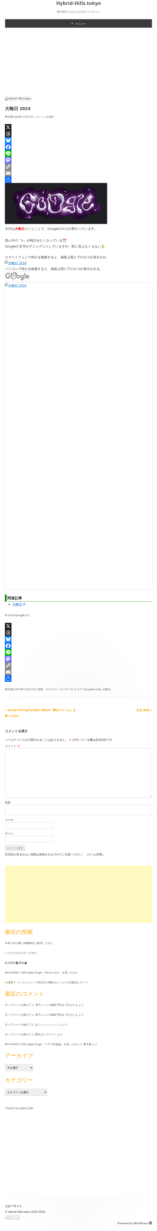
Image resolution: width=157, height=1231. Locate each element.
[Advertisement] (78, 61)
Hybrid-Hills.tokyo (78, 3)
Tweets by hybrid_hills (19, 1108)
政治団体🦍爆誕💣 (16, 962)
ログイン (13, 1217)
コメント (12, 746)
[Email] (78, 173)
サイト (9, 833)
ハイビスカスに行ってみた (21, 953)
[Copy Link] (78, 166)
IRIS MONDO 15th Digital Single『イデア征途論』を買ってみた (42, 1044)
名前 (8, 802)
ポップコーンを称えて (18, 1005)
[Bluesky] (78, 140)
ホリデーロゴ (68, 689)
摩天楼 (9, 117)
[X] (78, 127)
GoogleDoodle (92, 689)
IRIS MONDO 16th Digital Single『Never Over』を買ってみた (41, 972)
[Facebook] (78, 147)
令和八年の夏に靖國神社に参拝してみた (29, 943)
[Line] (78, 153)
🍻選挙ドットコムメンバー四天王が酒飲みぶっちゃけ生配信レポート (46, 982)
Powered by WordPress (132, 1223)
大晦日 (17, 604)
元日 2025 (144, 710)
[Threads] (78, 134)
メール (9, 820)
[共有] (78, 179)
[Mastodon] (78, 160)
